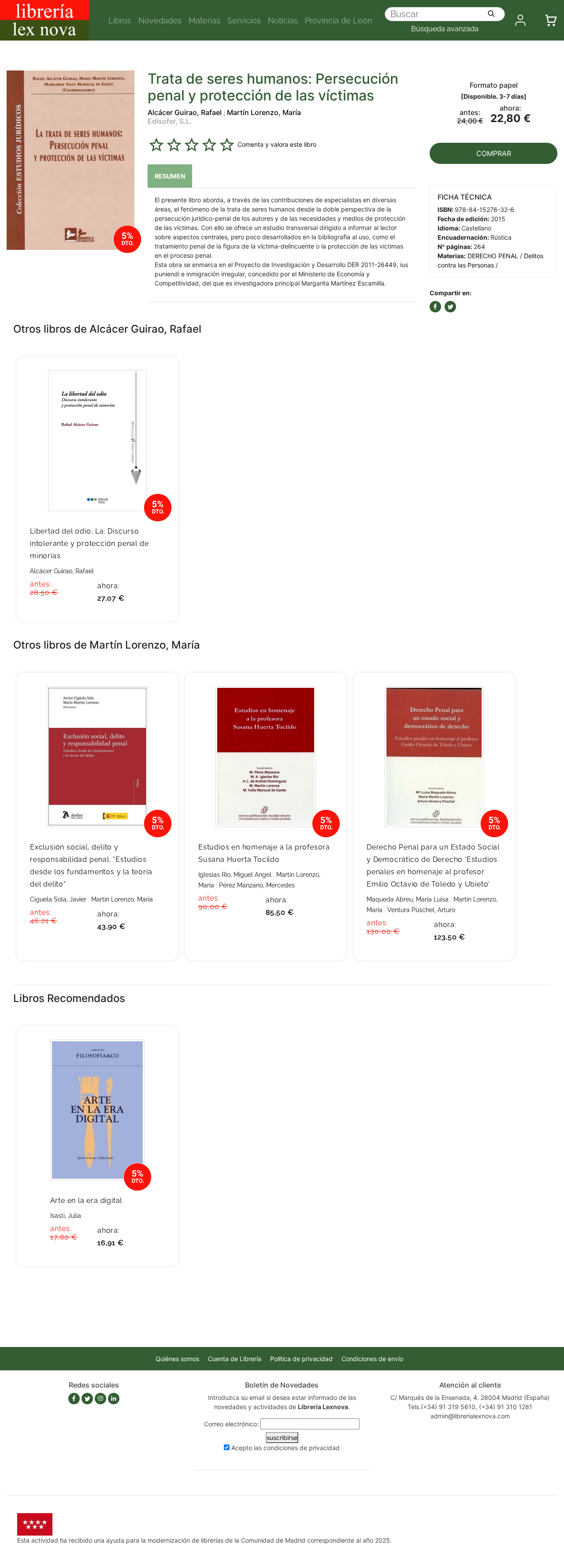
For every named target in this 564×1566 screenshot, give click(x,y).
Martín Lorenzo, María (264, 112)
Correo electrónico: (231, 1424)
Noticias (283, 20)
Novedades (160, 20)
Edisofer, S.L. (170, 121)
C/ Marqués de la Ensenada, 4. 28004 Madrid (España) (469, 1397)
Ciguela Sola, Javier (58, 899)
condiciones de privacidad (301, 1447)
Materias (204, 20)
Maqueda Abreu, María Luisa (408, 899)
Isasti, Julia (65, 1215)
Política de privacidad (301, 1358)
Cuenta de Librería (234, 1358)
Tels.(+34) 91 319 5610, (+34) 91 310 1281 (470, 1406)
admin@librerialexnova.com (470, 1416)
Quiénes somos (177, 1358)
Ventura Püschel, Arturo (421, 909)
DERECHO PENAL (493, 256)
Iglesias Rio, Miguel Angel (234, 874)
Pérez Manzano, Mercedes (257, 885)
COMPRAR (493, 153)
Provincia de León (338, 20)
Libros (119, 20)
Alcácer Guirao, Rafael (185, 112)
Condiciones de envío (372, 1358)
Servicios (244, 20)
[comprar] (158, 377)
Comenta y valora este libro (276, 144)
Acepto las (285, 1447)
